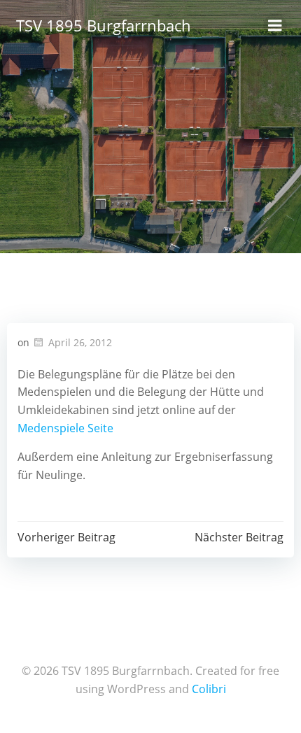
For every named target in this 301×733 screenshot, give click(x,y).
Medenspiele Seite (65, 428)
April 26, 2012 (80, 342)
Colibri (209, 689)
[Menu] (275, 26)
